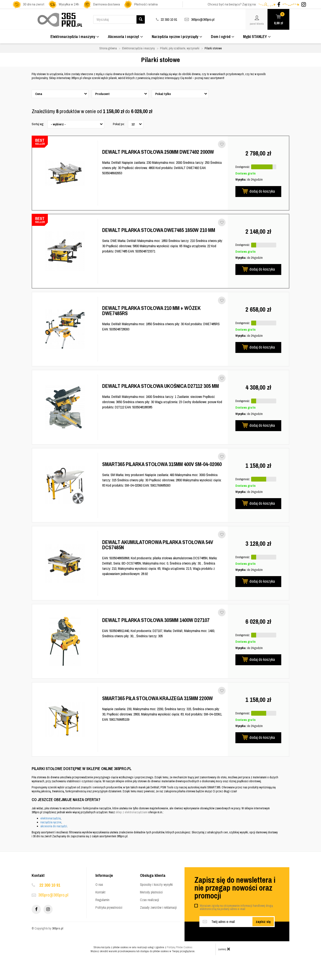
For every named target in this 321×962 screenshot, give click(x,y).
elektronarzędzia (50, 818)
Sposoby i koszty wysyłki (156, 884)
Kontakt (100, 892)
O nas (99, 884)
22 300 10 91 (49, 885)
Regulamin (102, 899)
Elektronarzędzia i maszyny (72, 36)
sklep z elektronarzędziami (132, 812)
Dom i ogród (220, 36)
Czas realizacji (149, 899)
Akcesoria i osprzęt (123, 36)
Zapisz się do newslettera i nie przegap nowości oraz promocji (234, 888)
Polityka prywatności (108, 907)
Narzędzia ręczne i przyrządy (175, 36)
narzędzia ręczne (50, 822)
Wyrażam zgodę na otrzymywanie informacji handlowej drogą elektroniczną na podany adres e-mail (236, 907)
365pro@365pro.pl (202, 19)
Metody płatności (151, 892)
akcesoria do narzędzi (53, 826)
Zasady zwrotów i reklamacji (158, 907)
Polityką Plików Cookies (179, 947)
